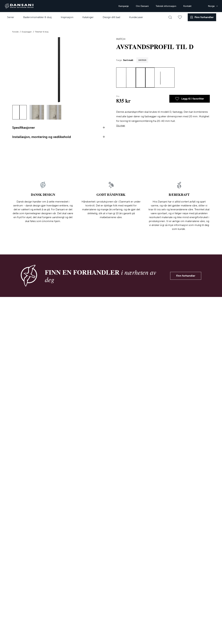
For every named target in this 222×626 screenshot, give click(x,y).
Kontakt (187, 6)
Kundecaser (136, 17)
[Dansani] (19, 6)
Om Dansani (142, 6)
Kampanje (123, 6)
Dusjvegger (27, 32)
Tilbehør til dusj (41, 32)
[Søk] (170, 17)
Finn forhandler (185, 275)
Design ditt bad (111, 17)
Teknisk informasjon (166, 6)
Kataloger (88, 17)
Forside (15, 32)
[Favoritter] (180, 17)
